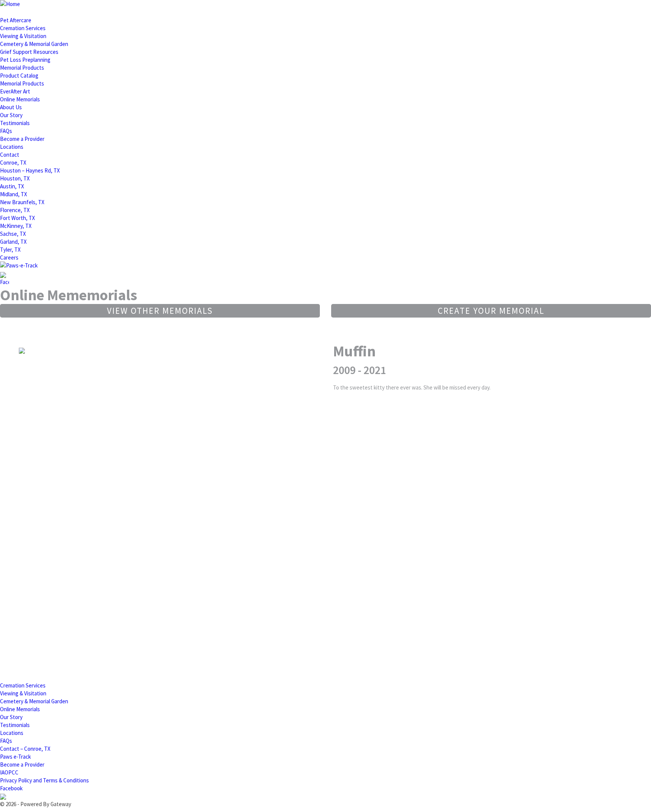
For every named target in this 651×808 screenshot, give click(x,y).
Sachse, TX (13, 233)
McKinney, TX (16, 225)
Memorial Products (22, 67)
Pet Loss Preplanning (25, 59)
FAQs (6, 130)
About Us (11, 107)
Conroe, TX (13, 162)
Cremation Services (23, 28)
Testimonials (15, 123)
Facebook (11, 788)
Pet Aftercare (15, 20)
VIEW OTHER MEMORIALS (160, 310)
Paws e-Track (15, 756)
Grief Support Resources (29, 51)
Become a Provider (22, 138)
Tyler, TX (10, 249)
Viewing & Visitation (23, 36)
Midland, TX (13, 194)
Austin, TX (12, 186)
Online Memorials (20, 99)
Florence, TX (15, 210)
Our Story (11, 115)
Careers (9, 257)
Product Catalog (19, 75)
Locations (11, 146)
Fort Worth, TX (17, 217)
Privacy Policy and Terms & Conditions (44, 780)
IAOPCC (9, 772)
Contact (9, 154)
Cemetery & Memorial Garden (34, 43)
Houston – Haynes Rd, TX (30, 170)
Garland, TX (13, 241)
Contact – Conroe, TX (25, 748)
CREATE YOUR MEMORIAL (491, 310)
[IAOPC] (3, 796)
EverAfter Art (15, 91)
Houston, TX (15, 178)
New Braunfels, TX (22, 202)
